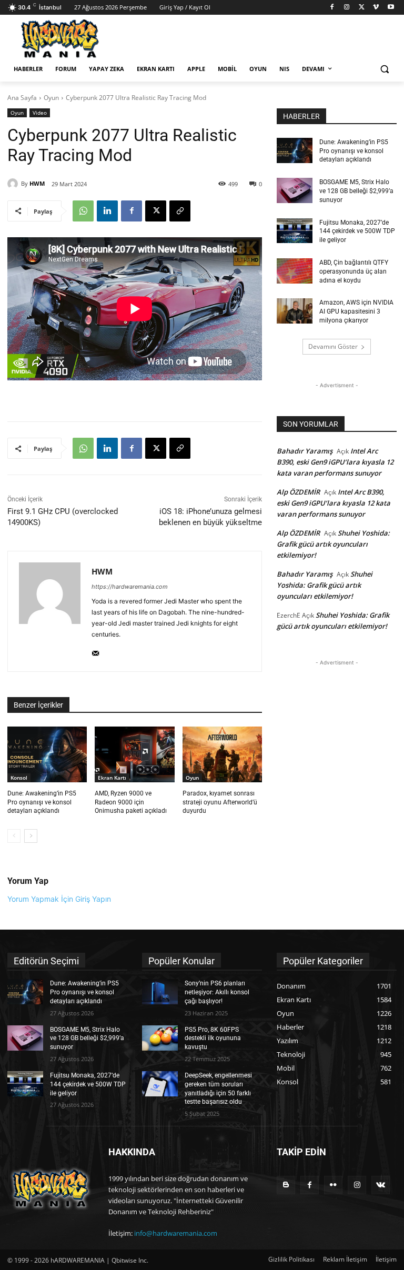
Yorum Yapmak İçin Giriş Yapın (59, 898)
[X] (362, 8)
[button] (384, 69)
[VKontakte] (380, 1185)
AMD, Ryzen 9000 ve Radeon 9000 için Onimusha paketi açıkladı (131, 802)
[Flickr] (333, 1185)
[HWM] (14, 183)
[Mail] (95, 651)
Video (40, 112)
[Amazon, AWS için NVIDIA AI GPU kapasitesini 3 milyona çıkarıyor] (294, 311)
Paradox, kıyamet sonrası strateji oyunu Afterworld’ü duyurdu (220, 802)
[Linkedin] (107, 210)
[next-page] (30, 836)
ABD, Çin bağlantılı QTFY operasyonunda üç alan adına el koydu (353, 271)
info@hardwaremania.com (175, 1233)
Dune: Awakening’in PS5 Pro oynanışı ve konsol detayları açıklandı (41, 802)
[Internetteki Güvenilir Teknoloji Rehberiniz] (78, 38)
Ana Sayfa (22, 97)
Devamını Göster (333, 346)
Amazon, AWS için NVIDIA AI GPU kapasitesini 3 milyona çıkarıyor (356, 311)
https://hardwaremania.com (130, 586)
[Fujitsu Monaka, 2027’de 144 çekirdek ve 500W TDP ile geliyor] (294, 231)
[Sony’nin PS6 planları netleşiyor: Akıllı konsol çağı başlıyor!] (160, 991)
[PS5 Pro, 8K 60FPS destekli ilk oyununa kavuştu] (160, 1038)
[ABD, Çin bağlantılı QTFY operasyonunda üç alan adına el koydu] (294, 271)
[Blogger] (286, 1185)
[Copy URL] (179, 210)
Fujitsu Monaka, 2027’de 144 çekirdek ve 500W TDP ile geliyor (357, 231)
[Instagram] (347, 8)
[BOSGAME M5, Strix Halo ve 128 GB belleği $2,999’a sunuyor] (294, 190)
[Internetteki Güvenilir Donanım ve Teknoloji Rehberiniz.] (50, 1188)
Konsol (19, 777)
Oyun (51, 97)
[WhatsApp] (83, 210)
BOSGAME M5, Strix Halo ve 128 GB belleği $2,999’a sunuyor (356, 191)
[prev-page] (14, 836)
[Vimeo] (376, 8)
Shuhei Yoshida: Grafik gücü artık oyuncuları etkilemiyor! (333, 544)
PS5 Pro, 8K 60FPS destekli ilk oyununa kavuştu (213, 1038)
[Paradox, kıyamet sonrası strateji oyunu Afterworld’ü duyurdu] (222, 754)
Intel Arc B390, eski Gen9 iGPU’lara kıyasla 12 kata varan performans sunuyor (335, 462)
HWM (37, 183)
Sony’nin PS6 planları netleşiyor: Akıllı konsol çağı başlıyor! (217, 992)
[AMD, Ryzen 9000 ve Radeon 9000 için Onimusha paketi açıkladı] (134, 754)
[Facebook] (332, 8)
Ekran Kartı (112, 777)
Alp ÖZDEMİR (298, 492)
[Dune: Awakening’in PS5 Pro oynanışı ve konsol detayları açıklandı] (47, 754)
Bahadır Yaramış (304, 451)
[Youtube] (391, 8)
